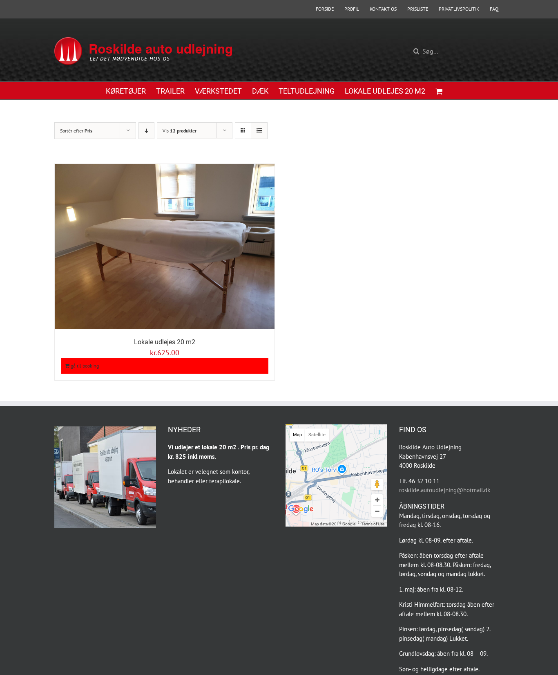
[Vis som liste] (259, 131)
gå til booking (85, 366)
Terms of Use (372, 524)
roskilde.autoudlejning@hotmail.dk (444, 490)
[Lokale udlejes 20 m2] (165, 246)
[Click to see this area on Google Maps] (301, 515)
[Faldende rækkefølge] (146, 130)
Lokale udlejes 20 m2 (164, 342)
